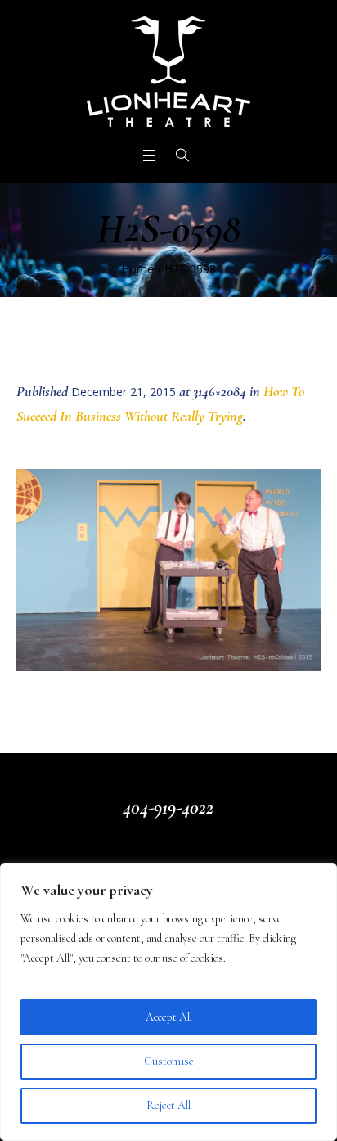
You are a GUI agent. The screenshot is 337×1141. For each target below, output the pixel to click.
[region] (168, 1002)
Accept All (169, 1017)
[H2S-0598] (168, 569)
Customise (169, 1061)
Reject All (168, 1105)
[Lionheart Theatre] (168, 71)
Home (137, 269)
